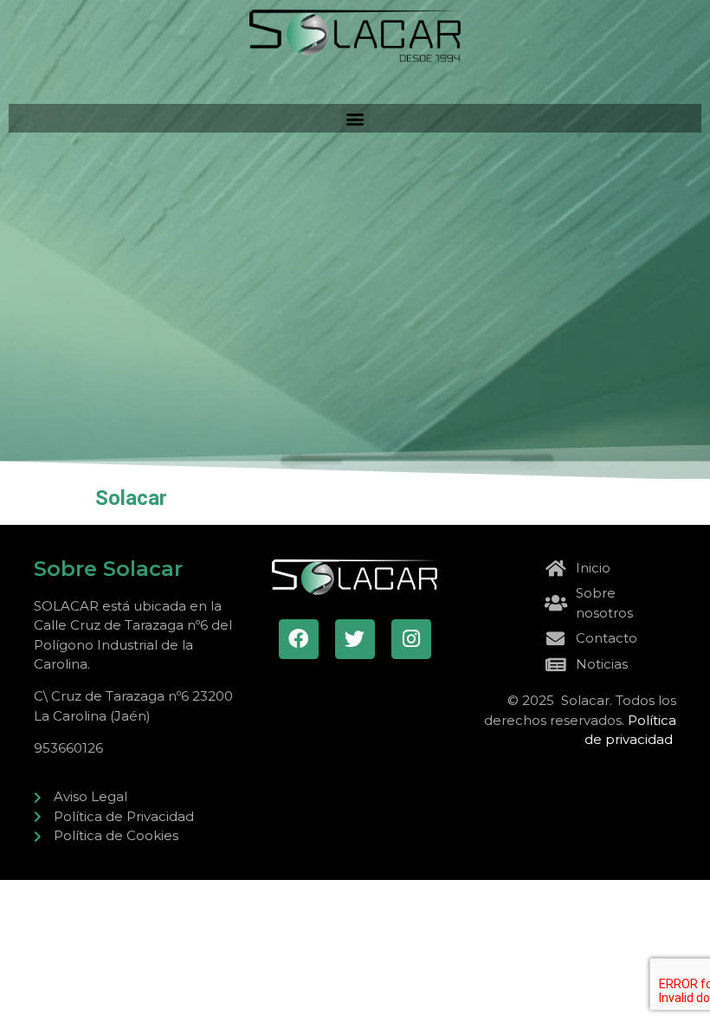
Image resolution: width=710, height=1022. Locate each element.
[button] (355, 118)
